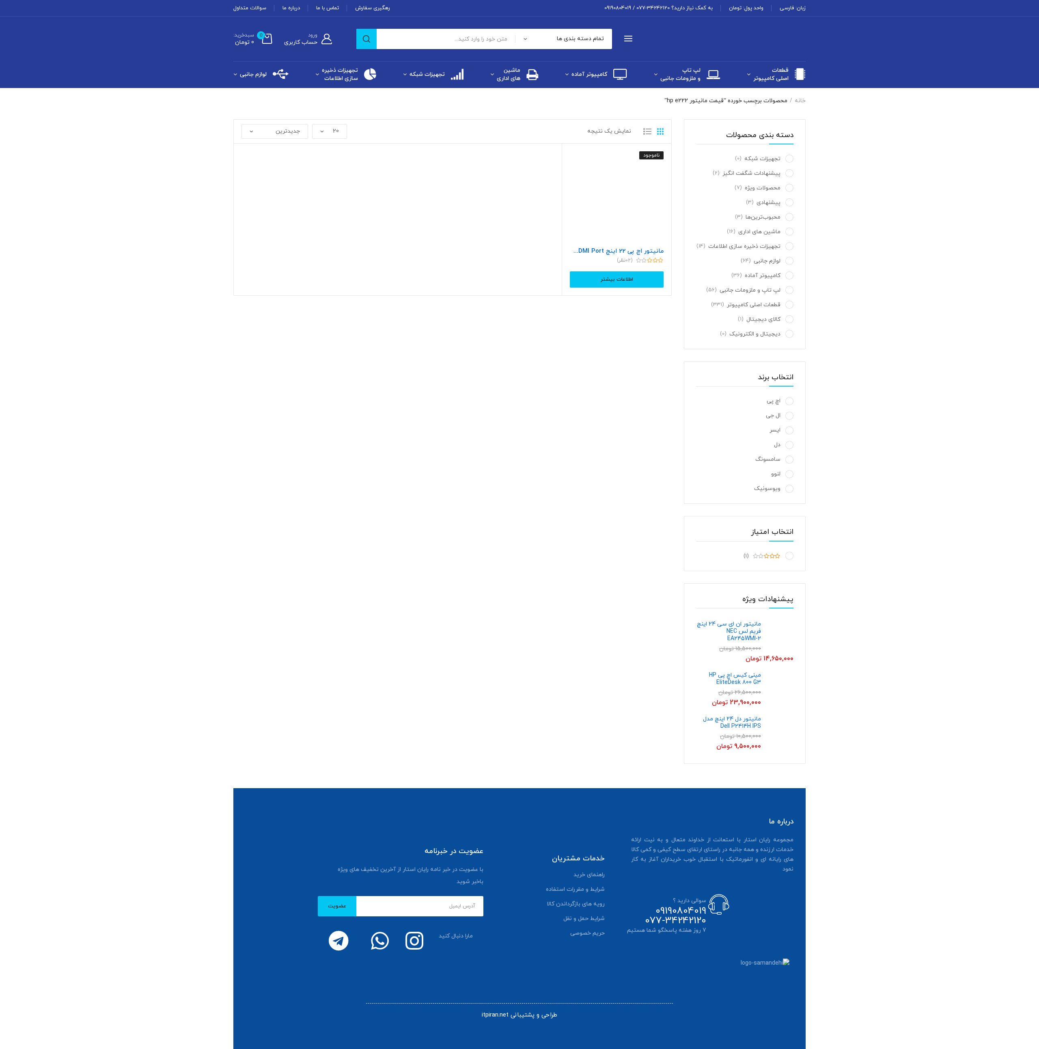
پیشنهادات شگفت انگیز (751, 173)
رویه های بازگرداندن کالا (576, 904)
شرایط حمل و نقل (584, 918)
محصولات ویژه (762, 188)
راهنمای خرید (589, 875)
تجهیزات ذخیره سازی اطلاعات (340, 74)
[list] (647, 131)
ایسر (775, 430)
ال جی (773, 415)
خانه (800, 101)
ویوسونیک (767, 488)
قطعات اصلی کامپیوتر (771, 74)
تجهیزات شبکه (427, 74)
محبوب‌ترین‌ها (763, 217)
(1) (747, 556)
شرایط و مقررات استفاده (575, 889)
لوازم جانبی (253, 74)
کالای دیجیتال (763, 319)
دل (777, 445)
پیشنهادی (768, 202)
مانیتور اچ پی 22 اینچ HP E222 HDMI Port (617, 251)
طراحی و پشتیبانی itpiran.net (519, 1015)
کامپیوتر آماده (589, 74)
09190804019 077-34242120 (675, 916)
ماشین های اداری (508, 74)
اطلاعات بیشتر (617, 279)
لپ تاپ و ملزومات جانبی (680, 74)
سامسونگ (767, 459)
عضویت (337, 906)
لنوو (775, 474)
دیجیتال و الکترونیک (754, 334)
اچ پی (773, 401)
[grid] (660, 131)
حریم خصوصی (587, 933)
